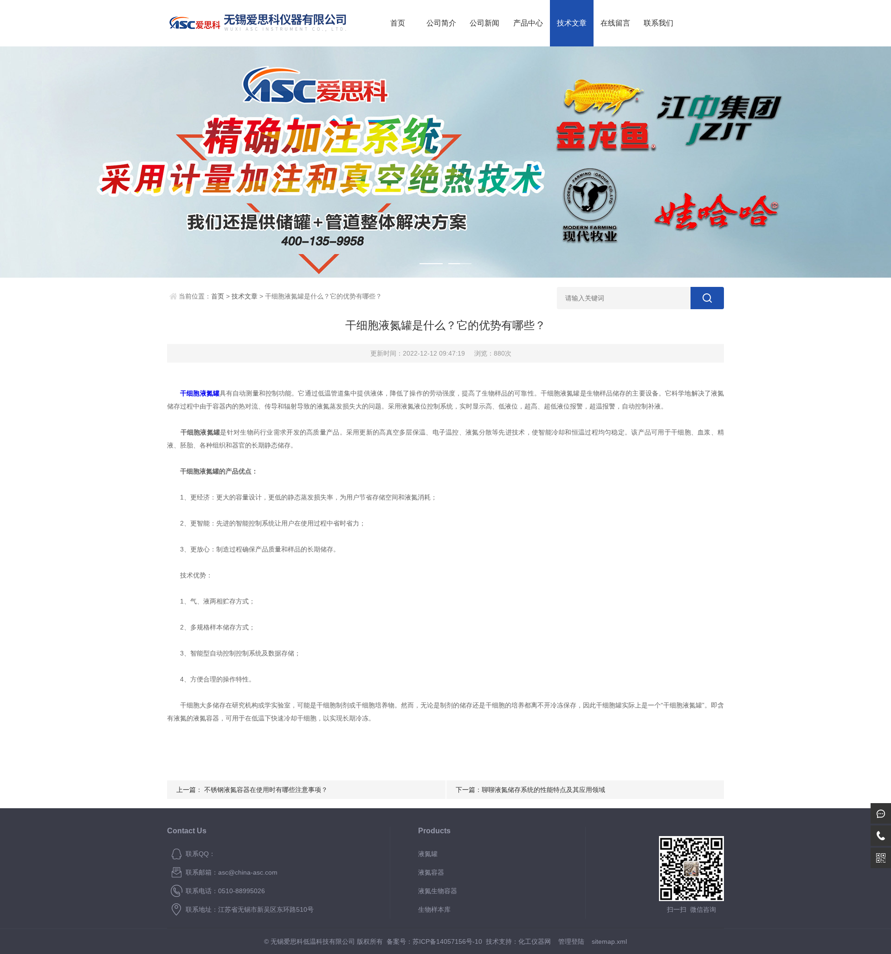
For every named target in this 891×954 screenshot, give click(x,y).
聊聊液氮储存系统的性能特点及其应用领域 (543, 789)
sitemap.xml (609, 941)
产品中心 (528, 23)
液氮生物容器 (437, 891)
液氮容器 (431, 872)
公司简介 (441, 23)
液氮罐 (428, 853)
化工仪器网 (534, 941)
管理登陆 (571, 941)
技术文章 (572, 23)
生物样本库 (434, 909)
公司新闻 (484, 23)
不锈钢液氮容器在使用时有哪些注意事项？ (266, 789)
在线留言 (615, 23)
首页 (397, 23)
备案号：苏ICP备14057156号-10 (434, 941)
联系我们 (658, 23)
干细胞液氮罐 (200, 393)
